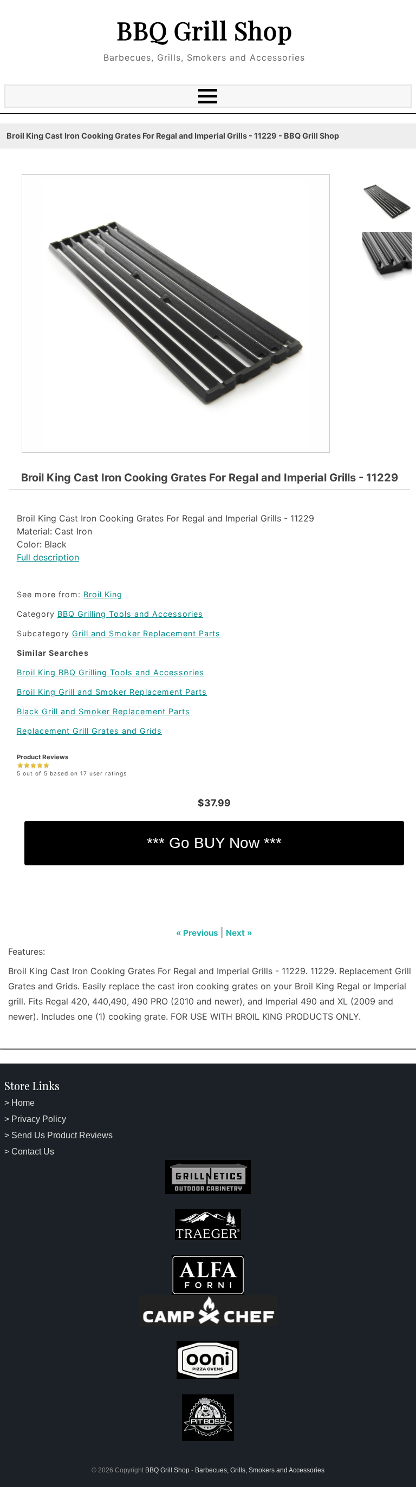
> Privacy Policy (35, 1119)
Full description (48, 557)
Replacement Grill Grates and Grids (89, 730)
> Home (19, 1102)
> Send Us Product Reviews (58, 1135)
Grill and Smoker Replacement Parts (146, 633)
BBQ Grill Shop (204, 30)
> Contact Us (29, 1151)
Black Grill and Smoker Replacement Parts (103, 711)
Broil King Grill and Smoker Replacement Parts (112, 691)
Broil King (102, 594)
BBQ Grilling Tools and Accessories (130, 613)
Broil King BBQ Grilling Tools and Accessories (110, 672)
